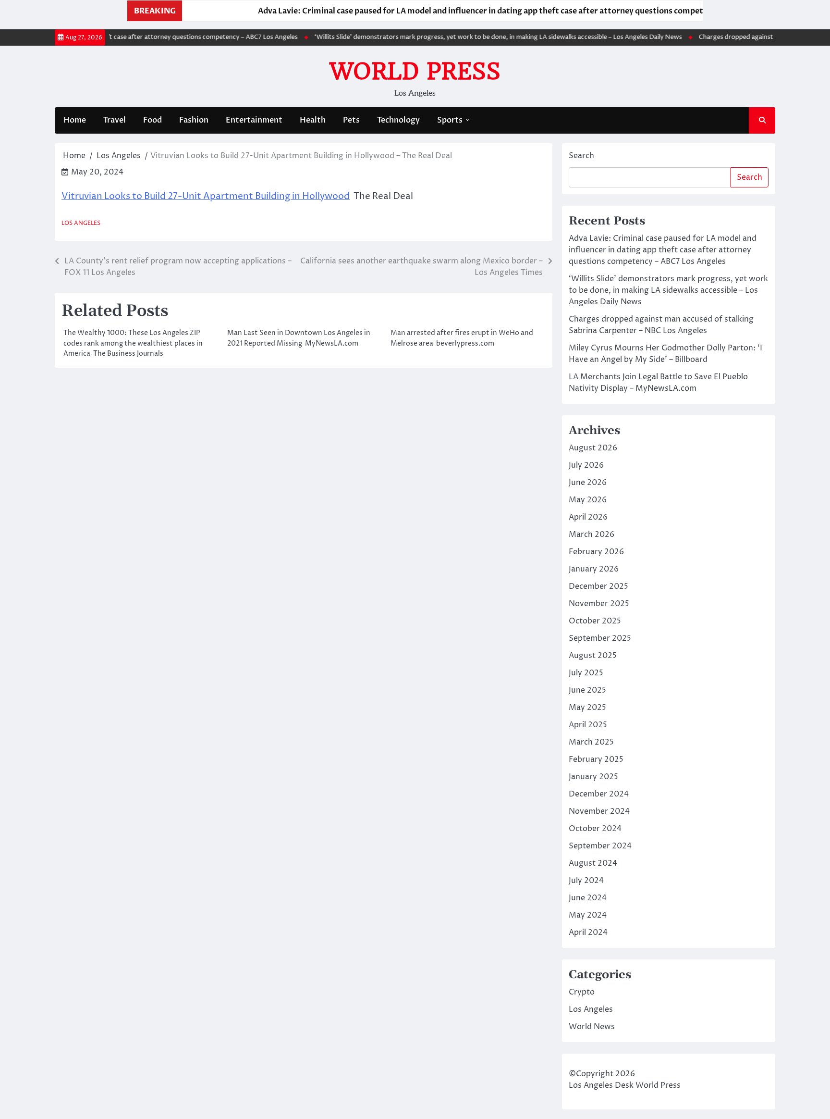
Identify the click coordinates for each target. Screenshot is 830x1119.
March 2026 (591, 534)
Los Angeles (80, 223)
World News (592, 1026)
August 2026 (593, 448)
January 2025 (593, 776)
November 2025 (599, 603)
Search (581, 155)
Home (74, 120)
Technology (398, 120)
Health (313, 120)
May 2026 (588, 500)
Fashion (193, 120)
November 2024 (599, 811)
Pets (351, 120)
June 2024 (588, 898)
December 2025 (598, 586)
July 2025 (586, 673)
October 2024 (595, 828)
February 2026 (596, 552)
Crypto (582, 992)
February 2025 (596, 759)
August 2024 (593, 863)
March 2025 (591, 742)
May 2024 (588, 915)
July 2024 (586, 880)
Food (152, 120)
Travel (114, 120)
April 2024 (588, 932)
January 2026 (594, 569)
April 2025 (588, 725)
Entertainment (254, 120)
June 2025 (587, 690)
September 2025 (600, 638)
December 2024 (599, 794)
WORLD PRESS (415, 71)
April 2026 (588, 517)
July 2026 (586, 465)
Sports (450, 120)
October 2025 (595, 621)
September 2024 (600, 846)
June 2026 (588, 482)
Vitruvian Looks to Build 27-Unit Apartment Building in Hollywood (205, 196)
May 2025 (587, 707)
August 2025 (593, 655)
